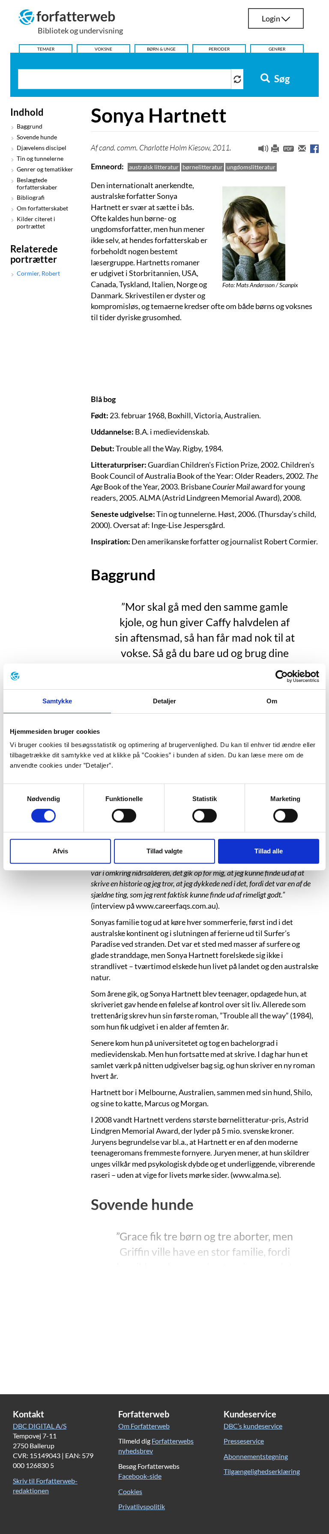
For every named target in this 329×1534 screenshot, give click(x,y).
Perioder (219, 48)
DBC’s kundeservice (253, 1426)
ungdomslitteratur (251, 167)
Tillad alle (268, 851)
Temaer (45, 48)
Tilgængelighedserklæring (262, 1471)
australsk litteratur (154, 167)
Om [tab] (271, 701)
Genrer (277, 48)
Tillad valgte (164, 851)
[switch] (124, 816)
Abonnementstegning (256, 1456)
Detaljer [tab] (164, 701)
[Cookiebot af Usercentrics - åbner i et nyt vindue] (281, 676)
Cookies (130, 1491)
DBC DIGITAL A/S (39, 1426)
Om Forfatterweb (144, 1426)
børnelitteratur (202, 167)
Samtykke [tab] (57, 701)
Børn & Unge (161, 48)
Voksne (103, 48)
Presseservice (244, 1441)
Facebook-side (140, 1476)
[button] (260, 150)
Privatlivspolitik (141, 1506)
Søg (281, 78)
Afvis (60, 851)
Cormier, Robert (38, 273)
